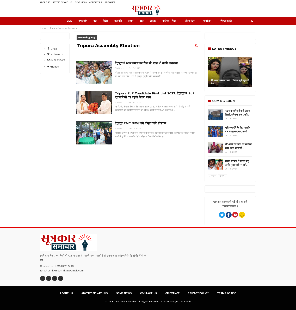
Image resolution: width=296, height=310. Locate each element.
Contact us (95, 2)
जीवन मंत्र (190, 20)
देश (95, 20)
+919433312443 (64, 266)
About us (45, 2)
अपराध (153, 20)
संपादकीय (83, 20)
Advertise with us (62, 2)
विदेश (105, 20)
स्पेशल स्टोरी (226, 20)
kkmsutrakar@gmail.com (68, 270)
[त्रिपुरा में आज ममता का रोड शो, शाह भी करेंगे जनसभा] (94, 72)
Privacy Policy (198, 293)
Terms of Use (226, 293)
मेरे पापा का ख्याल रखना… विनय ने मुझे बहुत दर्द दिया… (230, 82)
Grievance (109, 2)
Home (68, 20)
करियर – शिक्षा (169, 20)
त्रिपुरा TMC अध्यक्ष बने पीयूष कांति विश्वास (140, 123)
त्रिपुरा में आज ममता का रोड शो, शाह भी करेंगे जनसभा (146, 63)
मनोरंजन (207, 20)
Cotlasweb (185, 301)
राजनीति (118, 20)
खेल (142, 20)
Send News (81, 2)
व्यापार (130, 20)
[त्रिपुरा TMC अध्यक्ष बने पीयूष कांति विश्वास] (94, 132)
